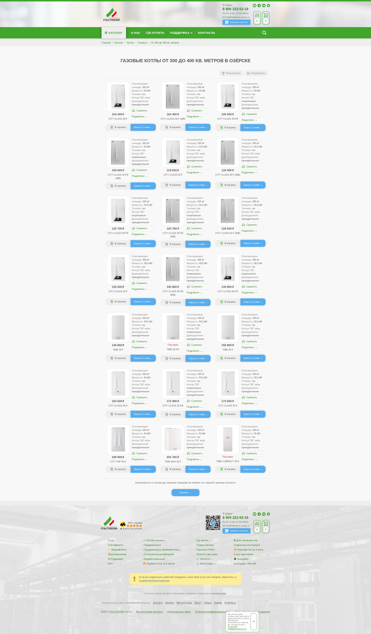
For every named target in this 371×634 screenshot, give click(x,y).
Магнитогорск (184, 603)
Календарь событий (245, 563)
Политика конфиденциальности (213, 612)
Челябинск (230, 603)
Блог (110, 563)
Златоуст (158, 603)
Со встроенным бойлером (159, 554)
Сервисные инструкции (247, 545)
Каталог (116, 32)
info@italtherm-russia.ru (237, 17)
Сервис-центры (205, 545)
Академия (242, 559)
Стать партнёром (243, 554)
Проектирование (117, 554)
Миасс (197, 603)
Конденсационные (154, 559)
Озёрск (228, 5)
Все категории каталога (149, 612)
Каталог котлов (154, 540)
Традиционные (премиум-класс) (162, 549)
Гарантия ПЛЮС (205, 549)
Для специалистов (247, 540)
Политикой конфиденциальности (237, 628)
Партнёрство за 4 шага (250, 549)
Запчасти (205, 559)
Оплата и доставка (207, 554)
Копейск (169, 603)
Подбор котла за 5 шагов (160, 563)
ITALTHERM (117, 612)
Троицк (218, 603)
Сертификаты (115, 545)
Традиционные (152, 545)
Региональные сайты (179, 612)
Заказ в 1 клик (142, 127)
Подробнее (138, 116)
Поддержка (179, 32)
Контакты (206, 32)
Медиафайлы (119, 549)
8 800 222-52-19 (235, 9)
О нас (135, 32)
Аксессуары (206, 563)
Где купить (155, 32)
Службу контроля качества (154, 580)
